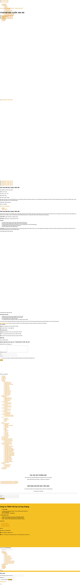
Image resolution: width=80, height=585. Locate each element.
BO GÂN (3, 452)
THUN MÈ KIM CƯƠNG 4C (9, 525)
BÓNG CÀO (4, 453)
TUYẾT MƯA (6, 511)
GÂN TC (5, 505)
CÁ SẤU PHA (6, 465)
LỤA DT (5, 507)
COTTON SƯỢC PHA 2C (8, 490)
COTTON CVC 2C (7, 484)
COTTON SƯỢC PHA (8, 10)
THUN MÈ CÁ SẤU (7, 522)
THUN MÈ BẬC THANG (8, 521)
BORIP (3, 454)
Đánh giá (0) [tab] (4, 209)
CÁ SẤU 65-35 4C (7, 458)
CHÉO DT (6, 502)
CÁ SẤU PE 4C (7, 464)
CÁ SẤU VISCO (7, 469)
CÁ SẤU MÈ (6, 462)
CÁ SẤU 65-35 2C (7, 457)
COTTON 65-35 (5, 480)
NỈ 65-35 (6, 493)
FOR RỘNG (6, 503)
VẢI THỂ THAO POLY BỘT (9, 14)
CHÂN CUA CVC (7, 475)
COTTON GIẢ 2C (7, 487)
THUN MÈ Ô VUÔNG (8, 534)
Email (1, 356)
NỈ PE (5, 497)
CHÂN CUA (4, 472)
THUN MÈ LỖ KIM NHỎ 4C (9, 531)
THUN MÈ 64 (6, 520)
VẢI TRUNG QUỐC (5, 538)
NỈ (2, 492)
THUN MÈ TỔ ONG (7, 536)
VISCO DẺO (4, 543)
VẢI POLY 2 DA (5, 512)
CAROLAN (6, 500)
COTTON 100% (7, 9)
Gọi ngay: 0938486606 (5, 206)
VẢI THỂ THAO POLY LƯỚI (7, 518)
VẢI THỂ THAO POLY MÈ (9, 8)
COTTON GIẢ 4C (7, 488)
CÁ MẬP (6, 6)
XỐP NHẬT (4, 544)
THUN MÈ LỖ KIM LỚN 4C (9, 528)
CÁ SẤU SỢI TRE (7, 468)
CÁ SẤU (5, 7)
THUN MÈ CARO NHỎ (8, 523)
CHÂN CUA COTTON (8, 474)
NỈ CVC (5, 495)
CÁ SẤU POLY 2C (7, 466)
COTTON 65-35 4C (7, 482)
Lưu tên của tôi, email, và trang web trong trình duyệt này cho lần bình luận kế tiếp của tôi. (18, 358)
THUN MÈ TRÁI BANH (8, 537)
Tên (1, 354)
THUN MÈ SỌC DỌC (8, 535)
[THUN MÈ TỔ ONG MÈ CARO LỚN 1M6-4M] (5, 447)
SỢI (3, 498)
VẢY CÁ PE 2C (7, 541)
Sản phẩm (4, 5)
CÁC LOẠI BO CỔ (5, 471)
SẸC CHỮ (6, 509)
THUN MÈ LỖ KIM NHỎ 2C (9, 529)
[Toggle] (0, 559)
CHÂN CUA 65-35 (7, 473)
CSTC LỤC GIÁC (7, 470)
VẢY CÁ (3, 539)
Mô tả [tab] (3, 208)
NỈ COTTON (6, 494)
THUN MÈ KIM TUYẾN (19, 8)
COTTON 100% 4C (7, 479)
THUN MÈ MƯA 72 (7, 532)
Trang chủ (4, 4)
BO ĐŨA (3, 451)
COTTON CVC (4, 483)
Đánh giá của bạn (3, 344)
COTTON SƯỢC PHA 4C (8, 491)
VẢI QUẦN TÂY (5, 513)
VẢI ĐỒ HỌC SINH (7, 11)
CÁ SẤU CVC (6, 460)
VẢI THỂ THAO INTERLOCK (7, 514)
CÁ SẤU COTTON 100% (8, 459)
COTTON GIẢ (4, 486)
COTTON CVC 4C (7, 485)
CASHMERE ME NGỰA (8, 501)
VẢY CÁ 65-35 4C (7, 540)
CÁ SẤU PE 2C (7, 463)
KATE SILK (6, 506)
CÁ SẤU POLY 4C (7, 467)
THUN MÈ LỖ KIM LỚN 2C (9, 527)
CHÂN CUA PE (7, 476)
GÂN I (5, 504)
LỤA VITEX (6, 508)
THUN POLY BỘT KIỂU (8, 516)
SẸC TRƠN (6, 510)
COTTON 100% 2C (7, 478)
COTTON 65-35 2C (7, 481)
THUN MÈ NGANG (7, 533)
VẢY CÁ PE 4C (7, 542)
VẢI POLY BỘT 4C (7, 517)
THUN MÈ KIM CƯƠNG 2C (9, 524)
